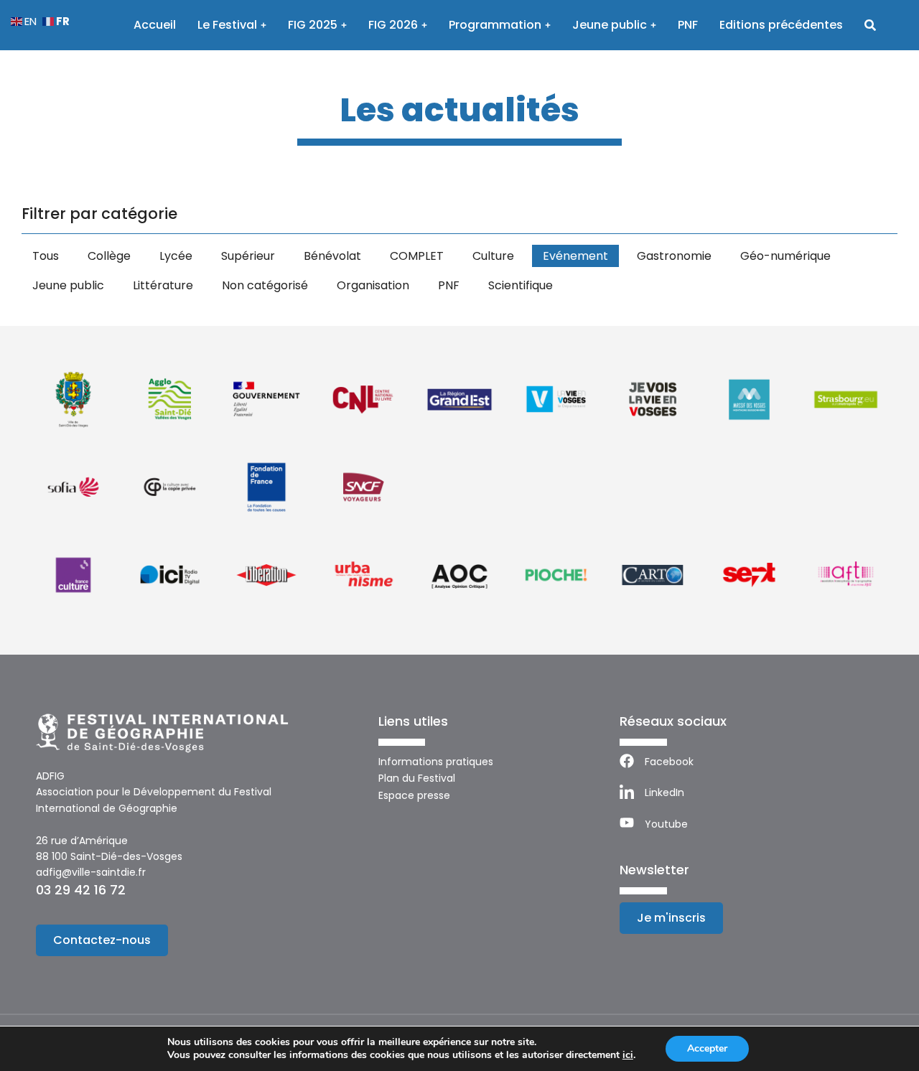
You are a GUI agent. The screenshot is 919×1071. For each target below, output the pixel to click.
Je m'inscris (671, 917)
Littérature (163, 285)
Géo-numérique (785, 256)
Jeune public (68, 285)
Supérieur (248, 256)
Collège (109, 256)
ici (627, 1055)
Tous (45, 256)
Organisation (373, 285)
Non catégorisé (265, 285)
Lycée (175, 256)
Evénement (575, 256)
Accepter (707, 1048)
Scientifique (520, 285)
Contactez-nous (102, 940)
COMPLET (417, 256)
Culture (493, 256)
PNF (449, 285)
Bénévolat (332, 256)
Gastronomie (674, 256)
